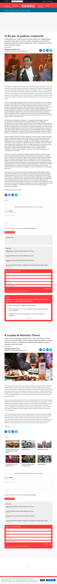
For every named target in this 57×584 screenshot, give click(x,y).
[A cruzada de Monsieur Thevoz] (28, 367)
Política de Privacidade (24, 546)
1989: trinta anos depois (43, 449)
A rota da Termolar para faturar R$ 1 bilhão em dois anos (19, 255)
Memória (7, 200)
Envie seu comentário (9, 232)
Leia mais (28, 566)
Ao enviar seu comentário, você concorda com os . (20, 228)
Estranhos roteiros (41, 464)
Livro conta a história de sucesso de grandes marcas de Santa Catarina (12, 451)
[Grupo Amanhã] (28, 6)
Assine (47, 6)
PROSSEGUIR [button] (51, 580)
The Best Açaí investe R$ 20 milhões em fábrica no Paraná (20, 260)
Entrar (43, 1)
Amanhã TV (15, 6)
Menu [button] (8, 1)
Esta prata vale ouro (26, 449)
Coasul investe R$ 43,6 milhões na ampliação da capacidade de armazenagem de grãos (27, 265)
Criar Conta (49, 1)
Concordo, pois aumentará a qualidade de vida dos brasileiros (22, 305)
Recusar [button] (42, 580)
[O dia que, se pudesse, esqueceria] (28, 67)
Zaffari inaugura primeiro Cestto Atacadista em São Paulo (20, 251)
